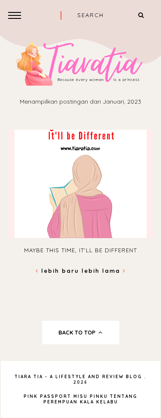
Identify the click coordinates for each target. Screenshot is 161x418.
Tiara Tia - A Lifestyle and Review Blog (78, 376)
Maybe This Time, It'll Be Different (80, 250)
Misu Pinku (90, 396)
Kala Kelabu (99, 402)
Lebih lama (102, 270)
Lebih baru (60, 270)
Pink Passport (48, 396)
